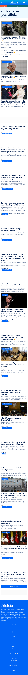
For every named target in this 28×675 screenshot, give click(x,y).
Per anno (14, 648)
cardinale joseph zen (7, 62)
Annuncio (14, 642)
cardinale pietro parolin (7, 188)
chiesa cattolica (6, 532)
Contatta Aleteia (14, 668)
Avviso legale (14, 663)
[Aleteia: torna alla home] (14, 2)
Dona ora (3, 6)
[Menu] (5, 2)
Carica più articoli (14, 586)
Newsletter (14, 639)
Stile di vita (14, 629)
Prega (17, 6)
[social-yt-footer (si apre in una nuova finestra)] (10, 654)
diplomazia (5, 214)
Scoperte (14, 632)
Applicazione (14, 640)
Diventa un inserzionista (14, 665)
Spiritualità (14, 631)
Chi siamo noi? (14, 660)
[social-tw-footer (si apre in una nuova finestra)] (15, 654)
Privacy (14, 670)
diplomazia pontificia (7, 23)
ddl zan (4, 453)
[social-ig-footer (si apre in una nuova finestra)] (17, 654)
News (14, 627)
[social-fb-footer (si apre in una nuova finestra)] (12, 654)
